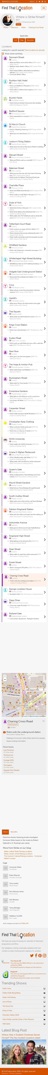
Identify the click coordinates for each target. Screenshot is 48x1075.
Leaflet (25, 716)
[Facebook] (36, 1)
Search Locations (11, 1)
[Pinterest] (42, 1)
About (32, 1)
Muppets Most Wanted (11, 770)
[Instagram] (45, 1)
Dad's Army (7, 988)
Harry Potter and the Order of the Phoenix (18, 1019)
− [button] (5, 679)
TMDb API (24, 923)
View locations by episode (35, 50)
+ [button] (5, 676)
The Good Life (8, 1006)
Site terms (5, 1073)
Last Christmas (9, 750)
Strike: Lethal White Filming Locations (18, 851)
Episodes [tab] (14, 832)
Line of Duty (7, 1002)
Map (22, 40)
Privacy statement (15, 1073)
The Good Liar (8, 755)
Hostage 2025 (9, 760)
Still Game (6, 1024)
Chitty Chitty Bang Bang (11, 993)
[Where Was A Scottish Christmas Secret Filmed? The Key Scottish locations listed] (24, 1052)
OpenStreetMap (34, 716)
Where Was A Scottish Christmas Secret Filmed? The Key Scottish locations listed (21, 1036)
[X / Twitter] (32, 955)
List (15, 40)
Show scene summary (13, 53)
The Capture (8, 765)
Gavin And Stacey (9, 997)
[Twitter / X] (39, 1)
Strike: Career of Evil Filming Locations (18, 854)
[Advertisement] (24, 648)
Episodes (30, 40)
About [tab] (5, 832)
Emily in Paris (7, 1010)
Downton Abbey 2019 (11, 1015)
